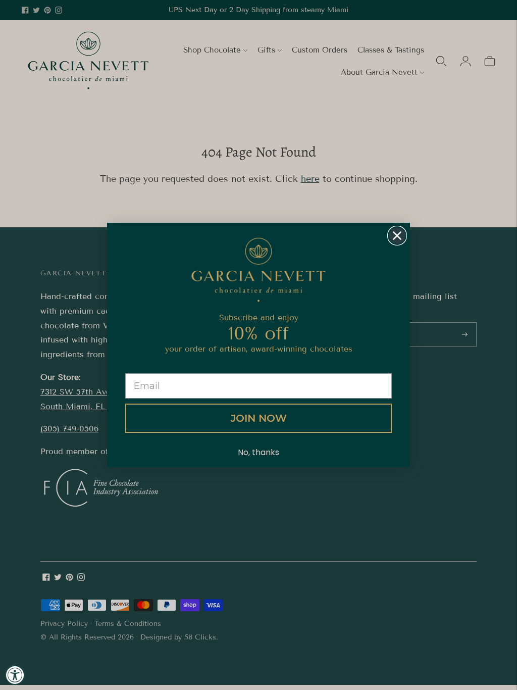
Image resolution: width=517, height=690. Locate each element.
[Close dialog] (397, 235)
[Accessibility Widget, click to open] (15, 675)
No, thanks (258, 452)
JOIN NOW (259, 418)
